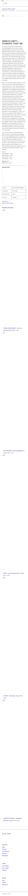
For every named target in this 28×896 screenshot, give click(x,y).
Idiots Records (10, 203)
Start (3, 880)
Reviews (4, 849)
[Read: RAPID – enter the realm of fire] (4, 455)
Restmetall (5, 855)
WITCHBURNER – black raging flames (13, 450)
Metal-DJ (4, 870)
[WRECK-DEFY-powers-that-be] (14, 26)
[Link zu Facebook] (25, 894)
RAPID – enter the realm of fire (11, 573)
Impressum (5, 884)
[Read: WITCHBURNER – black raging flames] (4, 333)
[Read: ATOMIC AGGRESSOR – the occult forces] (4, 210)
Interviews (4, 853)
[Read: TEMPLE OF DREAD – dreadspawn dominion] (4, 700)
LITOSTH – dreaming (8, 695)
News (3, 847)
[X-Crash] (11, 3)
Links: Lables (5, 868)
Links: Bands (5, 866)
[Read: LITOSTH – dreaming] (4, 578)
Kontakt (4, 882)
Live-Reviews (5, 851)
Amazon (4, 203)
